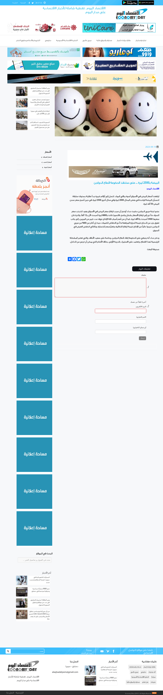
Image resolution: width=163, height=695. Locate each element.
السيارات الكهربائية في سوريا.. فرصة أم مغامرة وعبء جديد (39, 579)
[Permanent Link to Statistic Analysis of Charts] (22, 91)
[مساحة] (34, 471)
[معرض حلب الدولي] (34, 324)
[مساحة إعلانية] (34, 287)
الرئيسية (23, 3)
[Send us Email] (102, 651)
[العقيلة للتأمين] (34, 545)
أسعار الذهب (47, 162)
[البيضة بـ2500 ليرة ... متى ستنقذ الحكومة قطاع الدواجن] (106, 136)
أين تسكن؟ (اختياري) (139, 327)
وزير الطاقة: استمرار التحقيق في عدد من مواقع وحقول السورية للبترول (40, 90)
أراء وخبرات (152, 672)
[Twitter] (107, 651)
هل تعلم (145, 682)
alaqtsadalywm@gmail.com (65, 672)
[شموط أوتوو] (113, 177)
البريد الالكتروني (141, 306)
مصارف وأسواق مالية (133, 682)
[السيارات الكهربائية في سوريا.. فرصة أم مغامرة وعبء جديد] (90, 674)
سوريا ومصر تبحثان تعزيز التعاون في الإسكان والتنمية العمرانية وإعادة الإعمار (40, 102)
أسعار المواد (48, 167)
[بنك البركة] (34, 213)
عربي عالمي (134, 672)
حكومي (143, 672)
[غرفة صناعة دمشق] (34, 508)
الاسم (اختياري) (141, 317)
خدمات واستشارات (135, 667)
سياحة (153, 677)
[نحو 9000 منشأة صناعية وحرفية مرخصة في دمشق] (90, 685)
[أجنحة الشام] (34, 250)
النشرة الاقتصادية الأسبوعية (140, 677)
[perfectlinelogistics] (113, 162)
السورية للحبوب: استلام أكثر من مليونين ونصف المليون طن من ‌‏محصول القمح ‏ (40, 124)
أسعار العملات (47, 157)
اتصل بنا (14, 3)
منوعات (153, 682)
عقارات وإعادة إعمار (149, 667)
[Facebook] (113, 651)
